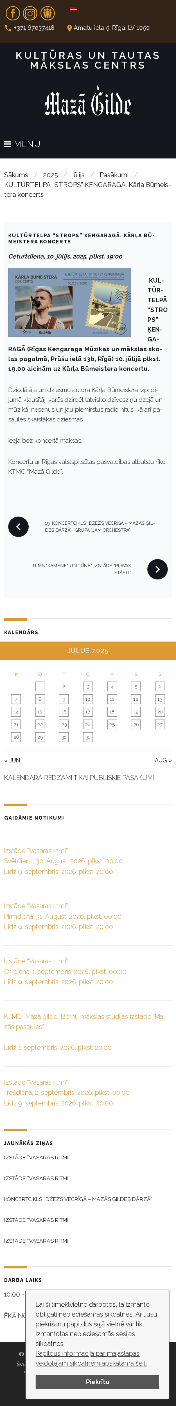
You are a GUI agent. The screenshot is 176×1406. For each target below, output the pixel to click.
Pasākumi (114, 175)
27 (159, 724)
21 (16, 724)
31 (88, 737)
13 (160, 699)
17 (88, 712)
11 (112, 699)
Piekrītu (97, 1381)
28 (16, 737)
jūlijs (78, 175)
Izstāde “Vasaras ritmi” (37, 1157)
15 (40, 712)
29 (40, 737)
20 (159, 712)
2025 (50, 175)
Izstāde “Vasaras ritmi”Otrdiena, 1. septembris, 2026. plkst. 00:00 (65, 971)
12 (135, 699)
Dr (47, 10)
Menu (26, 144)
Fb (12, 10)
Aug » (163, 760)
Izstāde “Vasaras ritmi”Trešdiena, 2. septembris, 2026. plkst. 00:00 (67, 1092)
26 (136, 724)
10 (88, 699)
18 (112, 712)
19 (136, 712)
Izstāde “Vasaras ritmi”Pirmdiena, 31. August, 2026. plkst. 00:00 (63, 916)
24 (87, 724)
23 (64, 724)
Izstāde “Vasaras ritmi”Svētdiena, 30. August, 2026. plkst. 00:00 (63, 861)
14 (16, 712)
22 (40, 724)
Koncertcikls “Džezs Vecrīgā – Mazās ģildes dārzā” (78, 1199)
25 (112, 724)
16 (64, 712)
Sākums (16, 175)
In (30, 10)
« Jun (12, 760)
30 (63, 737)
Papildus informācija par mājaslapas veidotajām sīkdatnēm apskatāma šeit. (91, 1358)
